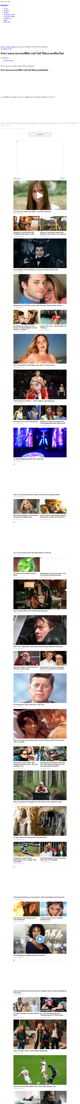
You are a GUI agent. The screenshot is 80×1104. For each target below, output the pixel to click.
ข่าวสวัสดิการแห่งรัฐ (9, 47)
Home (2, 47)
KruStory (4, 5)
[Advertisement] (40, 35)
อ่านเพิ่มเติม (40, 134)
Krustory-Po (5, 57)
